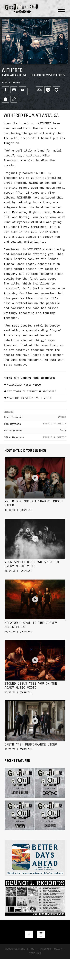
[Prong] (50, 766)
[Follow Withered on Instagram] (14, 89)
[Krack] (50, 799)
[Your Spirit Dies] (35, 517)
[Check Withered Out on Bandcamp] (39, 89)
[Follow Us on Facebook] (29, 934)
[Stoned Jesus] (35, 638)
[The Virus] (19, 799)
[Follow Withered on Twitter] (31, 91)
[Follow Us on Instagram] (41, 934)
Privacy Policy (51, 948)
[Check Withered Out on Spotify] (48, 89)
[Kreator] (35, 577)
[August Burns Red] (19, 766)
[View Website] (14, 99)
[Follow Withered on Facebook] (5, 89)
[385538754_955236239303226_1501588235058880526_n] (35, 857)
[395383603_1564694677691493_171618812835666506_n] (35, 897)
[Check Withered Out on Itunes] (5, 99)
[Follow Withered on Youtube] (22, 89)
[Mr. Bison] (35, 456)
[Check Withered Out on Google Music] (56, 89)
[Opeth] (35, 699)
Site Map (35, 953)
